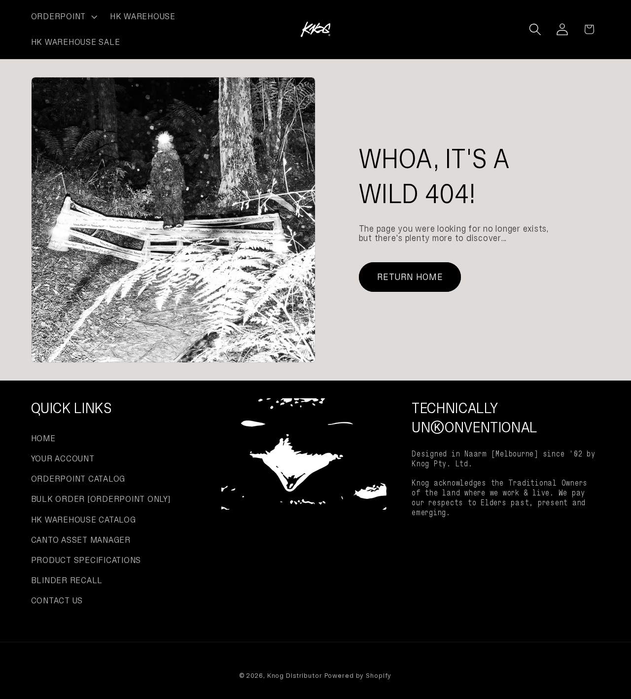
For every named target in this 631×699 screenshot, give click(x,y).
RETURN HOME (410, 276)
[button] (63, 17)
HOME (43, 438)
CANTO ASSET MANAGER (81, 539)
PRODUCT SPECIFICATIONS (86, 560)
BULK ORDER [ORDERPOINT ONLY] (101, 498)
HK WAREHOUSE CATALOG (83, 519)
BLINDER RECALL (67, 580)
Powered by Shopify (358, 675)
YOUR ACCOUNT (63, 458)
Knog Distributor (294, 675)
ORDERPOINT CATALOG (78, 478)
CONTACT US (57, 600)
